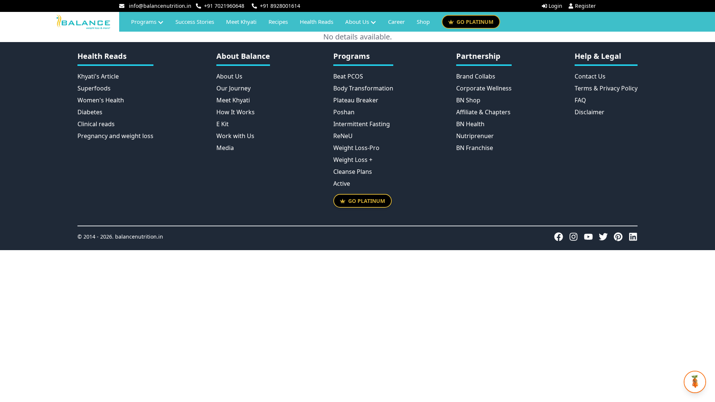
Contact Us (590, 76)
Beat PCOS (348, 76)
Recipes (278, 21)
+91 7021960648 (224, 5)
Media (225, 148)
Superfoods (94, 88)
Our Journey (233, 88)
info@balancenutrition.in (160, 5)
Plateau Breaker (355, 100)
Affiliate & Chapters (483, 112)
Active (341, 183)
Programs (143, 21)
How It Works (235, 112)
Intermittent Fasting (361, 124)
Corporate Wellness (484, 88)
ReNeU (343, 136)
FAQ (580, 100)
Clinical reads (96, 124)
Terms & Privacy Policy (606, 88)
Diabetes (89, 112)
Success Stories (194, 21)
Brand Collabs (475, 76)
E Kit (222, 124)
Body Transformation (363, 88)
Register (585, 5)
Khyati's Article (98, 76)
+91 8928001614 (280, 5)
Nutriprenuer (475, 136)
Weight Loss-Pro (356, 148)
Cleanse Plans (352, 172)
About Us (357, 21)
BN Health (470, 124)
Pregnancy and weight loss (115, 136)
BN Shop (468, 100)
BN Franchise (474, 148)
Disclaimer (589, 112)
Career (396, 21)
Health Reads (316, 21)
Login (555, 5)
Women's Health (100, 100)
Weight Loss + (352, 160)
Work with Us (235, 136)
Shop (423, 21)
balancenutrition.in (139, 236)
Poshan (344, 112)
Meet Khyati (241, 21)
